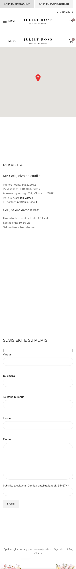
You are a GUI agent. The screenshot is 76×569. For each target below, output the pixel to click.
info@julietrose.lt (27, 201)
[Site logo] (38, 21)
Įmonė (7, 418)
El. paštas (9, 375)
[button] (38, 78)
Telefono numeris (13, 396)
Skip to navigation (17, 4)
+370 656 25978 (23, 197)
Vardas (7, 354)
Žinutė (7, 439)
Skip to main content (54, 4)
